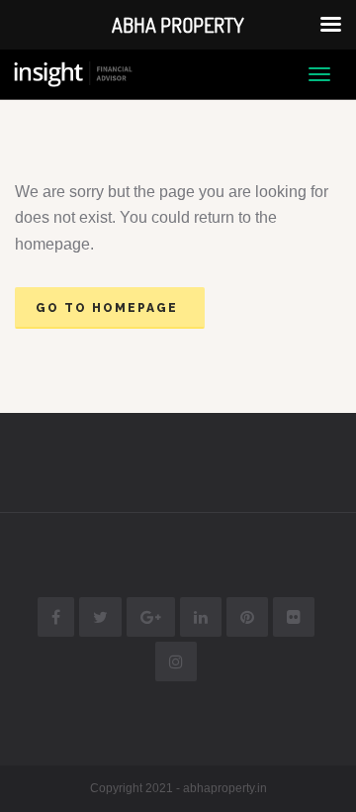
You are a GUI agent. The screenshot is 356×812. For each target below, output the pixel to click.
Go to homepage (107, 308)
